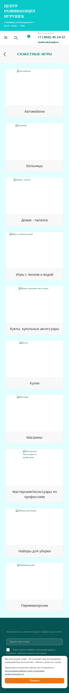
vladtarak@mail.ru (48, 42)
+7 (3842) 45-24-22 (51, 37)
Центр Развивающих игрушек (19, 11)
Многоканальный (45, 33)
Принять (35, 680)
